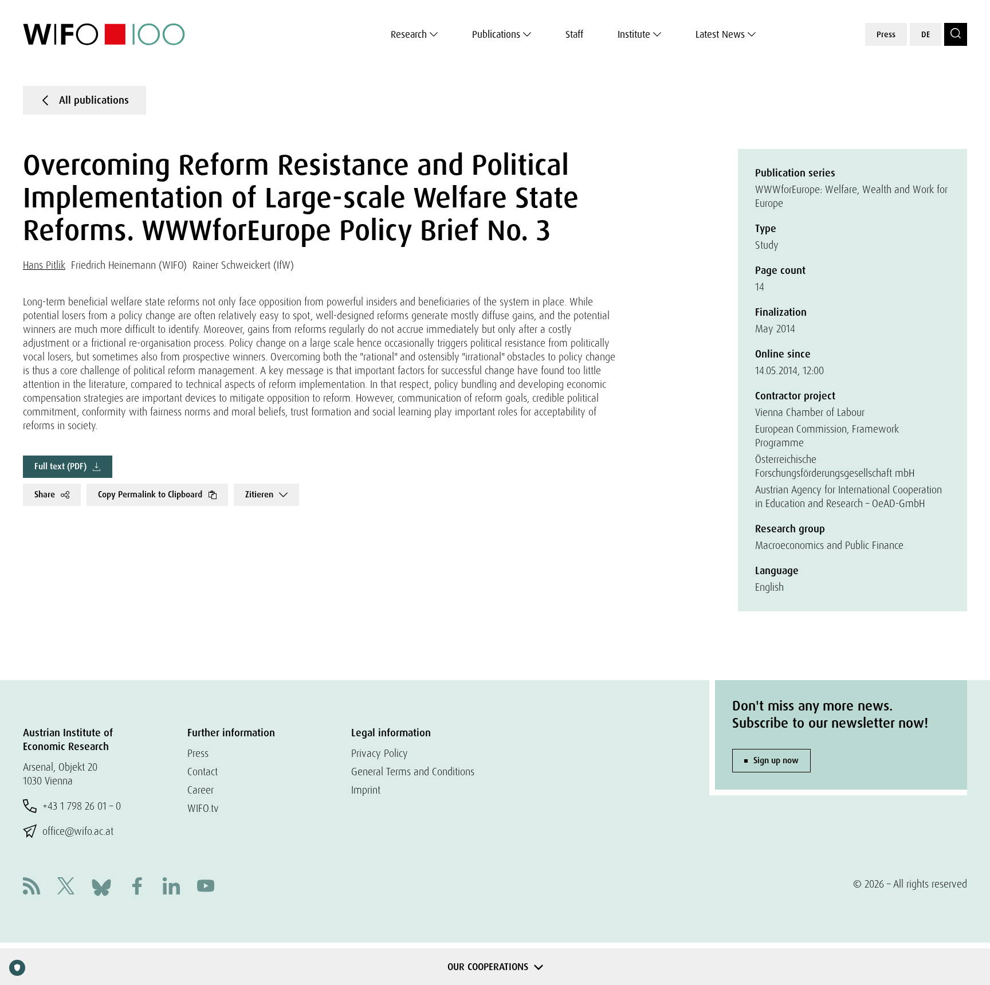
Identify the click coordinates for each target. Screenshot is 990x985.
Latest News (720, 34)
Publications (496, 34)
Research (409, 34)
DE (925, 34)
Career (200, 789)
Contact (202, 771)
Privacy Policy (379, 753)
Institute (634, 34)
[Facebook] (137, 887)
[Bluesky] (101, 886)
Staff (574, 34)
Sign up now (776, 760)
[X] (65, 887)
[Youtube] (205, 887)
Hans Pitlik (44, 265)
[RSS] (31, 887)
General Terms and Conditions (412, 771)
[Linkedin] (171, 887)
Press (886, 34)
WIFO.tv (203, 808)
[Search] (955, 34)
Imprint (365, 789)
